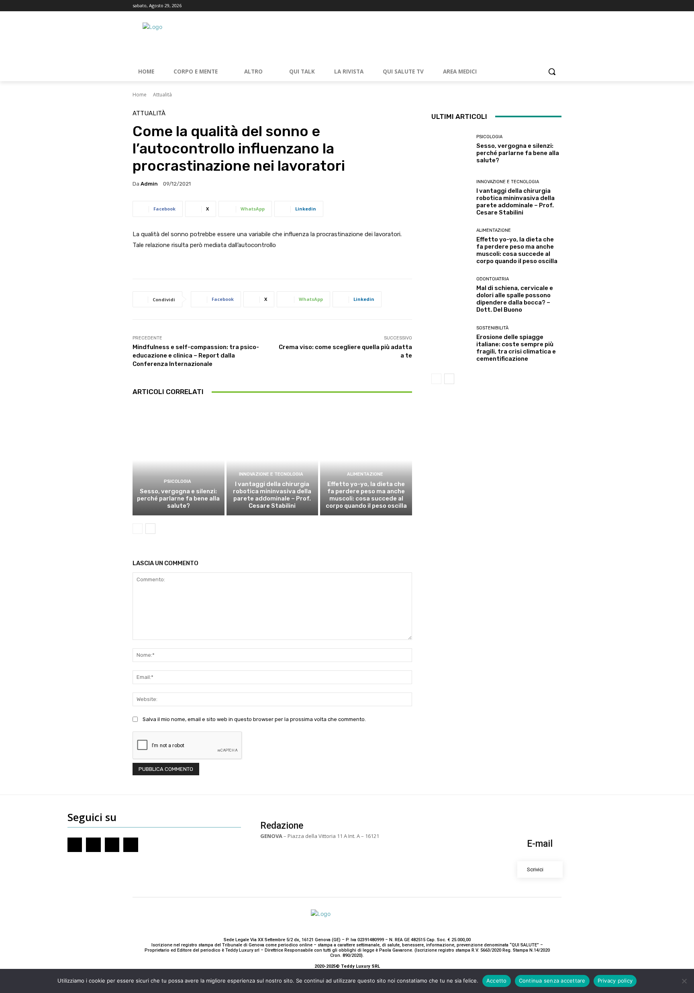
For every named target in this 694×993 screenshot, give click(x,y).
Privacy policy (615, 980)
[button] (551, 71)
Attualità (162, 94)
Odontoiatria (492, 279)
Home (140, 94)
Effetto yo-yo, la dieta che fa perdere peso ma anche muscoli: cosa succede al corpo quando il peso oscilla (366, 494)
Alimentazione (365, 474)
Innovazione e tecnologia (271, 474)
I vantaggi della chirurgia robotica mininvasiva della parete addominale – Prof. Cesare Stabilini (272, 494)
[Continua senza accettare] (684, 981)
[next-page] (150, 528)
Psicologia (177, 481)
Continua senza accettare (552, 980)
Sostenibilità (492, 328)
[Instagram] (534, 5)
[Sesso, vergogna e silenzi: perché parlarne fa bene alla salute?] (179, 460)
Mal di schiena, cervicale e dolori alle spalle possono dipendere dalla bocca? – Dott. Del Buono (514, 298)
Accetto (496, 980)
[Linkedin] (556, 5)
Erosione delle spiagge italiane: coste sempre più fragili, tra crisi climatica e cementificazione (516, 347)
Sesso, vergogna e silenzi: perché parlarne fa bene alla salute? (178, 498)
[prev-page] (138, 528)
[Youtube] (545, 5)
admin (149, 183)
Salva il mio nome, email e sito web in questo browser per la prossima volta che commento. (254, 719)
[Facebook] (523, 5)
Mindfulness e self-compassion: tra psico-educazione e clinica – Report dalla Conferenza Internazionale (196, 355)
